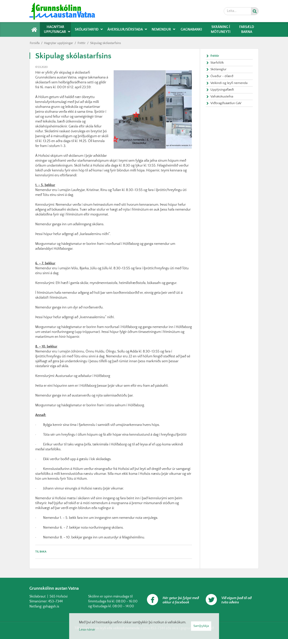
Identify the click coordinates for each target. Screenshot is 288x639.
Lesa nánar (87, 630)
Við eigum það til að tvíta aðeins (236, 600)
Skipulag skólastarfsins (105, 43)
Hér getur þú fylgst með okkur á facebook (181, 600)
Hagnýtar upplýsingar (58, 43)
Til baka (40, 551)
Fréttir (82, 43)
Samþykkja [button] (201, 626)
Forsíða (35, 43)
